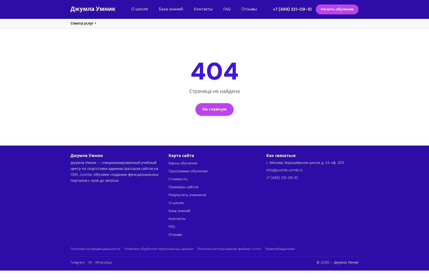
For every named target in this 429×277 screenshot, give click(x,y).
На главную (214, 109)
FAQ (227, 9)
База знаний (171, 9)
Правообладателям (280, 249)
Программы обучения (188, 171)
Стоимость (178, 179)
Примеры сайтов (183, 187)
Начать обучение (337, 9)
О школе (139, 9)
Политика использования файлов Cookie (229, 249)
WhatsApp (103, 262)
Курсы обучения (183, 163)
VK (90, 262)
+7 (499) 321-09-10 (292, 9)
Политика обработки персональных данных (158, 249)
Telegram (78, 262)
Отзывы (249, 9)
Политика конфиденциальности (95, 249)
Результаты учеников (187, 195)
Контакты (203, 9)
